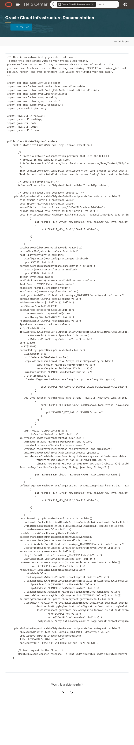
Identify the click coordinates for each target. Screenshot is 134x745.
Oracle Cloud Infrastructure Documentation (49, 17)
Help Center (36, 4)
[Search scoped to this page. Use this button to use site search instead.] (92, 4)
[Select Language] (125, 4)
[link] (76, 4)
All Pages (123, 41)
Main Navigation (18, 4)
